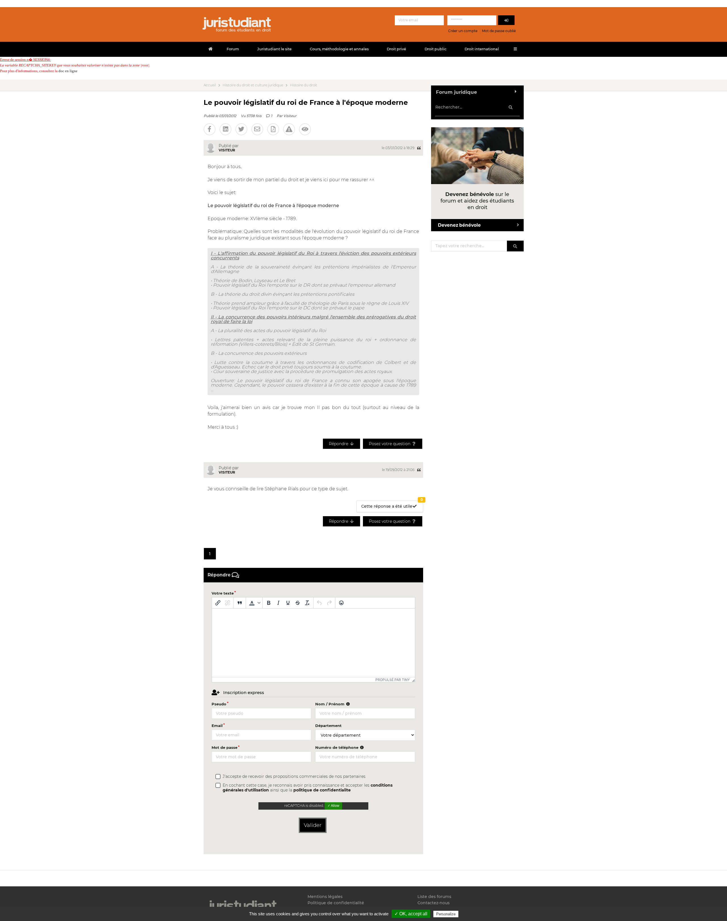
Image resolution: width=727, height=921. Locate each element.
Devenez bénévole (459, 225)
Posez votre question (390, 443)
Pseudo (219, 704)
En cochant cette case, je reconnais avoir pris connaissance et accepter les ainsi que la (307, 788)
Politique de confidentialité (336, 902)
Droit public (435, 49)
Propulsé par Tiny (392, 680)
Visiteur (289, 116)
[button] (254, 603)
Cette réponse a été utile (392, 505)
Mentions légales (325, 896)
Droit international (482, 49)
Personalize (446, 914)
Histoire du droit (303, 85)
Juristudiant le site (274, 49)
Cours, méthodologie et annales (339, 49)
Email (217, 725)
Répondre (339, 443)
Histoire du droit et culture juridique (253, 85)
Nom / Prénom (330, 704)
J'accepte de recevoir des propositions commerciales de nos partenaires (294, 776)
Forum (233, 49)
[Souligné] (288, 603)
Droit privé (396, 49)
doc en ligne (68, 71)
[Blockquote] (240, 603)
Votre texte (223, 593)
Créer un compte (462, 31)
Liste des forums (434, 896)
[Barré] (297, 603)
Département (328, 725)
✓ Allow (333, 806)
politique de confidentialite (322, 790)
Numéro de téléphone (337, 747)
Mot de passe (224, 747)
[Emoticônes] (341, 603)
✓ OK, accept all (410, 913)
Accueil (210, 85)
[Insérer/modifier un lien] (218, 603)
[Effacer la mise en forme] (307, 603)
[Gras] (268, 603)
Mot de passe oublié (499, 31)
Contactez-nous (433, 902)
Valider (312, 825)
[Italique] (278, 603)
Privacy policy (471, 914)
